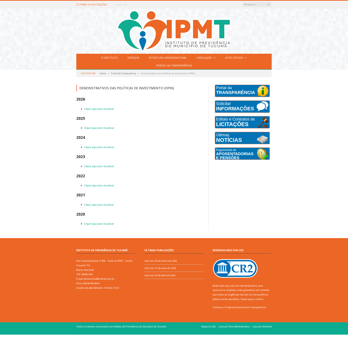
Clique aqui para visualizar (98, 108)
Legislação (204, 57)
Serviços (133, 57)
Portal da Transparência (174, 65)
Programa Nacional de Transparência (245, 305)
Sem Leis (121, 4)
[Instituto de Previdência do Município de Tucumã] (174, 30)
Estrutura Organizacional (168, 57)
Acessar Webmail (262, 324)
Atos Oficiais (234, 57)
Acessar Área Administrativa (234, 324)
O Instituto (109, 57)
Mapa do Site (208, 324)
